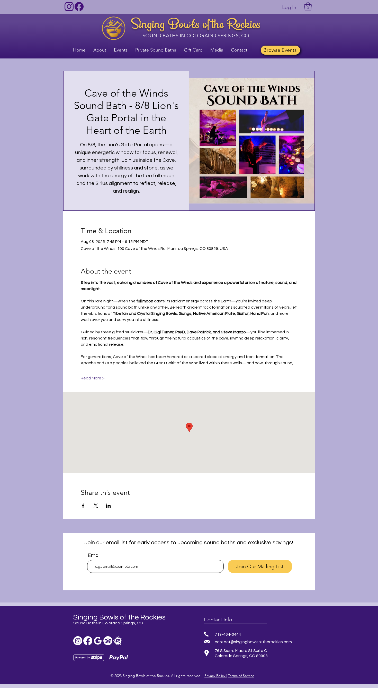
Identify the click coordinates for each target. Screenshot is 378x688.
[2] (79, 6)
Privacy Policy (215, 675)
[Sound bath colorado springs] (97, 640)
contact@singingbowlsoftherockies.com (253, 642)
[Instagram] (77, 640)
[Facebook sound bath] (87, 640)
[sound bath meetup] (117, 640)
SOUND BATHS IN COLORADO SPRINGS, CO (195, 35)
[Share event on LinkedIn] (108, 506)
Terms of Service (241, 675)
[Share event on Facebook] (83, 506)
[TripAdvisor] (107, 640)
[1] (69, 6)
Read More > (92, 378)
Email (94, 555)
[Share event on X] (95, 506)
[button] (308, 6)
